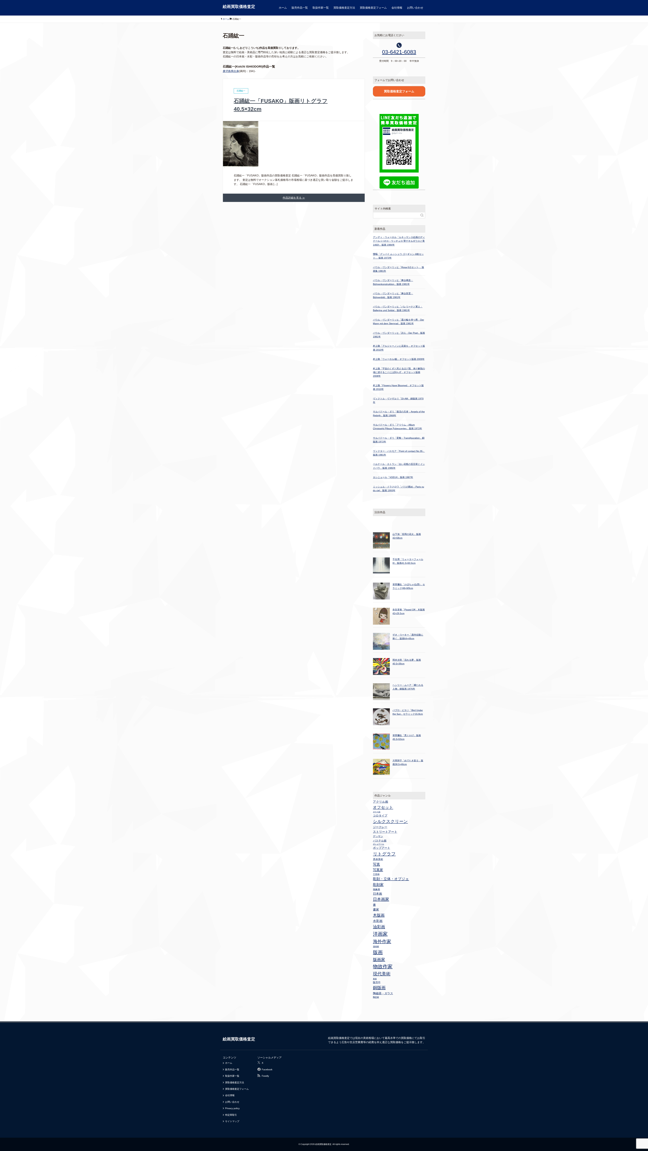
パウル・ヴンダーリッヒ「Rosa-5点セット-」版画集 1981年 (398, 269)
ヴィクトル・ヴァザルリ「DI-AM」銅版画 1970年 (398, 400)
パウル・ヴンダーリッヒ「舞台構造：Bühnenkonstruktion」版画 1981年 (393, 282)
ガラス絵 (376, 812)
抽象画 (376, 889)
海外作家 (382, 941)
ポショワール (378, 844)
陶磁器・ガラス (383, 993)
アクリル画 (380, 801)
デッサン (378, 836)
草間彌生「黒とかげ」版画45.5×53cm (407, 737)
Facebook (267, 1069)
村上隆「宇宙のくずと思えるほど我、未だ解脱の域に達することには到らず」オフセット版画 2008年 (399, 372)
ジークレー (380, 827)
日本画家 (381, 899)
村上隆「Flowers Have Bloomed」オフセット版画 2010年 (398, 387)
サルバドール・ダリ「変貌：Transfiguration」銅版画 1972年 (398, 440)
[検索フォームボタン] (422, 215)
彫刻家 (378, 884)
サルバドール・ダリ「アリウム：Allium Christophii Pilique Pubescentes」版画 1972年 (397, 426)
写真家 (378, 870)
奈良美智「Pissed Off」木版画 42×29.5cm (409, 611)
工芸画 (376, 874)
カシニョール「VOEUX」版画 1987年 (393, 477)
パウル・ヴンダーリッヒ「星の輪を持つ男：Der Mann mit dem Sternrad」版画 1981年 (398, 321)
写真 (376, 864)
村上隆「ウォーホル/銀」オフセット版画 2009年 (399, 359)
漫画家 (376, 946)
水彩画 (378, 921)
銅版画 (379, 987)
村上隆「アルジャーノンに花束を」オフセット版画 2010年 (399, 348)
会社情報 (397, 7)
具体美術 (378, 859)
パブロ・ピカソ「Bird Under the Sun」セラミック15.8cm (408, 712)
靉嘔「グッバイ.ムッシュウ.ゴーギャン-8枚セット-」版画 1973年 (398, 256)
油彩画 (379, 926)
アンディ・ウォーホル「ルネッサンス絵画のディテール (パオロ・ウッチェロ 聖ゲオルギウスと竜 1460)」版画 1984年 (399, 241)
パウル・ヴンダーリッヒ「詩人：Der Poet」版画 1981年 (399, 335)
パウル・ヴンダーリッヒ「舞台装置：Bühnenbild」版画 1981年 (393, 295)
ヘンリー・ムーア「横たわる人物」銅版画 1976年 (408, 687)
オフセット (383, 807)
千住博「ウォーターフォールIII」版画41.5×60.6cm (408, 561)
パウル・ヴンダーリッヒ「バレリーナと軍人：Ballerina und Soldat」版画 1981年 (398, 308)
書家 (376, 909)
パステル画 (379, 840)
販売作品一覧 (300, 7)
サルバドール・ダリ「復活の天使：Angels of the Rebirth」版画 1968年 (399, 413)
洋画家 (380, 934)
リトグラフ (384, 853)
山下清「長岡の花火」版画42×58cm (407, 536)
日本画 (377, 893)
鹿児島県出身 (231, 71)
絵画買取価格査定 (239, 6)
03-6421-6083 (399, 52)
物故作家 (383, 966)
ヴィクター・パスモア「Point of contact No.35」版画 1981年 (399, 453)
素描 (375, 979)
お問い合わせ (415, 7)
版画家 (379, 959)
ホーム (283, 7)
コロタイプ (380, 815)
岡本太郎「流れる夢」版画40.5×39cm (407, 662)
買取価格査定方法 (344, 7)
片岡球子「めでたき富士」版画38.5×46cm (408, 762)
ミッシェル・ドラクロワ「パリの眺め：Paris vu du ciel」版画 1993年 (398, 488)
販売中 (377, 982)
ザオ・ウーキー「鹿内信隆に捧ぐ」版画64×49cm (408, 636)
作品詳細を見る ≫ (294, 197)
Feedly (265, 1076)
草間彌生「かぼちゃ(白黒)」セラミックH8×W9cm (409, 586)
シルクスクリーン (390, 821)
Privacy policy (232, 1108)
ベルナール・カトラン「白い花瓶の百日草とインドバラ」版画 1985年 (399, 466)
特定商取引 (231, 1115)
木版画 (379, 915)
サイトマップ (232, 1121)
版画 (378, 952)
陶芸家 (376, 997)
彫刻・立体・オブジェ (391, 879)
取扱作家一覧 (321, 7)
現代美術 (381, 973)
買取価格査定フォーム (373, 7)
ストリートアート (385, 831)
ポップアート (381, 847)
